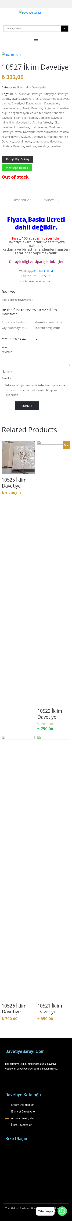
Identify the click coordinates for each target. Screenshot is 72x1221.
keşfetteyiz (45, 122)
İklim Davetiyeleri (36, 87)
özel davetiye (39, 127)
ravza (18, 132)
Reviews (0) (50, 199)
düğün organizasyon (15, 113)
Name (7, 371)
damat (6, 103)
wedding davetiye (49, 146)
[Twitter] (69, 4)
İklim (20, 87)
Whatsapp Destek (17, 167)
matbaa (24, 127)
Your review (7, 349)
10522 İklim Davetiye (49, 714)
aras (36, 99)
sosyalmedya (23, 141)
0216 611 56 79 (41, 276)
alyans (6, 99)
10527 (13, 94)
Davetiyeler (51, 103)
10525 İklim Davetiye (14, 482)
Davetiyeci (18, 103)
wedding (31, 146)
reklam (64, 132)
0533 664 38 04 (43, 271)
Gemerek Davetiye (51, 118)
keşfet (32, 122)
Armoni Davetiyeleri (23, 1118)
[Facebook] (53, 4)
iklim (5, 122)
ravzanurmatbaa (47, 132)
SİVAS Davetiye (33, 137)
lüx (16, 127)
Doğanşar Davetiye (56, 108)
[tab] (22, 200)
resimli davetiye (12, 137)
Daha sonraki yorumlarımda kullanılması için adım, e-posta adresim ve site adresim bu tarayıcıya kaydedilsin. (35, 389)
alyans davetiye (21, 99)
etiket (34, 113)
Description (22, 199)
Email (6, 378)
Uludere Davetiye (13, 146)
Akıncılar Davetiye (30, 94)
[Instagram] (58, 4)
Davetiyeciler (34, 103)
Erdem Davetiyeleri (22, 1105)
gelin (17, 118)
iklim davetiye (18, 122)
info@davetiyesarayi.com (36, 281)
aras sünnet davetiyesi (54, 99)
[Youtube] (64, 4)
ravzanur (29, 132)
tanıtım (37, 141)
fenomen (45, 113)
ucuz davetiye (52, 141)
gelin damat (29, 118)
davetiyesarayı (11, 108)
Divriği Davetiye (32, 108)
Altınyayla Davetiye (56, 94)
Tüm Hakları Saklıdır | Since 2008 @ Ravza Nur (31, 1208)
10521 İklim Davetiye (49, 1008)
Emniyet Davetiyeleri (23, 1111)
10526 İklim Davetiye (14, 1008)
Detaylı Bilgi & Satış (17, 159)
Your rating (10, 338)
